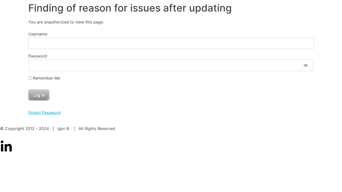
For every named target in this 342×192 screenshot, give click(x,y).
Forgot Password (44, 112)
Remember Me (46, 78)
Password (37, 56)
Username (37, 34)
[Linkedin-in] (6, 146)
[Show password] (305, 65)
